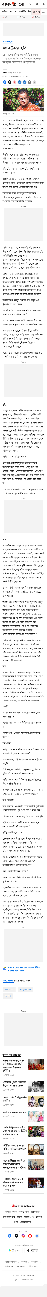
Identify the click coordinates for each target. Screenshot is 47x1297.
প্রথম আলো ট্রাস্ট (9, 1217)
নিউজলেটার (33, 1267)
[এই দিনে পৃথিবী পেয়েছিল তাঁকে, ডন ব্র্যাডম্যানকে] (36, 1086)
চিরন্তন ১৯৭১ (29, 1217)
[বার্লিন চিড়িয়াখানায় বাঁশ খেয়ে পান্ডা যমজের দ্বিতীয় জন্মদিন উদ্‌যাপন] (36, 1133)
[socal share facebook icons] (5, 83)
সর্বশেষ (5, 11)
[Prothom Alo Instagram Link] (24, 1236)
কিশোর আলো (24, 1212)
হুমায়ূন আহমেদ (25, 989)
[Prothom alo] (13, 4)
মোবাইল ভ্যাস (25, 1222)
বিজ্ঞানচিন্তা (35, 1212)
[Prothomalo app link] (14, 1251)
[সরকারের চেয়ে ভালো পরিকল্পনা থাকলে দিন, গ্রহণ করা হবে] (36, 1184)
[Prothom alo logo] (23, 1206)
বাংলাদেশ (13, 11)
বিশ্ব (29, 11)
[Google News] (37, 1236)
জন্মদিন (8, 996)
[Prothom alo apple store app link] (33, 1251)
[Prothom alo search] (30, 4)
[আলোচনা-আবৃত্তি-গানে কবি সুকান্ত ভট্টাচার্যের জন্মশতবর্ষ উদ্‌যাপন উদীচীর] (36, 1068)
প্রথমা (16, 1222)
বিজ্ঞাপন (24, 1262)
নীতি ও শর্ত (9, 1267)
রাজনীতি (22, 11)
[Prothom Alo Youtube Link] (31, 1236)
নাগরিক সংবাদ (11, 1212)
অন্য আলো (8, 41)
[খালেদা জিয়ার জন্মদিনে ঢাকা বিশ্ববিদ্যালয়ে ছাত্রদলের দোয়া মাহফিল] (36, 1166)
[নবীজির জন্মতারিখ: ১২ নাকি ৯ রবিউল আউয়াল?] (36, 1149)
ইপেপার (39, 1217)
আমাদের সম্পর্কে (11, 1262)
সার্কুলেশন (34, 1262)
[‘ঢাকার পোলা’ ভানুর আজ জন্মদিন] (36, 1101)
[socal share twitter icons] (10, 83)
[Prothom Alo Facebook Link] (11, 1236)
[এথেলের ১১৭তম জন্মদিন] (36, 1116)
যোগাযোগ (21, 1267)
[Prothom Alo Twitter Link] (17, 1236)
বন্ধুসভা (19, 1217)
